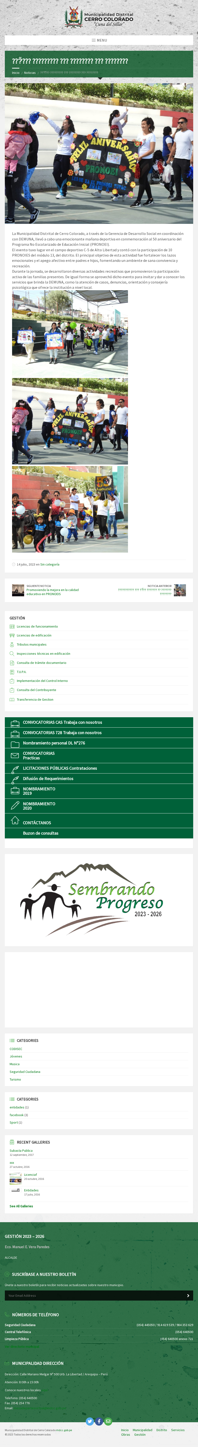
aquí (45, 1390)
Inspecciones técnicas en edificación (43, 653)
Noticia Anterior (159, 586)
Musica (15, 1064)
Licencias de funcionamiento (37, 626)
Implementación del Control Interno (42, 681)
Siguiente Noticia (39, 586)
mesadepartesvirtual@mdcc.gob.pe (40, 1408)
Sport (14, 1122)
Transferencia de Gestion (35, 699)
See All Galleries (21, 1206)
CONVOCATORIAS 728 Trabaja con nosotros (62, 732)
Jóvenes (16, 1056)
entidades (17, 1107)
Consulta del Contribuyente (36, 690)
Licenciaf (30, 1174)
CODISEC (16, 1049)
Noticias (30, 72)
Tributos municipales (32, 644)
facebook (17, 1115)
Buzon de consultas (40, 833)
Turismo (15, 1079)
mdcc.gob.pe (64, 1430)
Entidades (31, 1190)
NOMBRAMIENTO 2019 (39, 791)
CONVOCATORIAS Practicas (39, 755)
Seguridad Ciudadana (25, 1072)
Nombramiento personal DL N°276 (54, 743)
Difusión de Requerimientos (48, 778)
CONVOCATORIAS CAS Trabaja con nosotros (62, 722)
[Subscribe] (188, 1295)
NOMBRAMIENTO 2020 (39, 806)
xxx (12, 1162)
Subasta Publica (21, 1150)
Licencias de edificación (34, 635)
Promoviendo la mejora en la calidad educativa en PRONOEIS (53, 592)
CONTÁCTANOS (37, 822)
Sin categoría (49, 564)
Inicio (16, 72)
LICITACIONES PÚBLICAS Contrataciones (60, 768)
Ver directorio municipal (22, 1346)
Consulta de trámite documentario (41, 663)
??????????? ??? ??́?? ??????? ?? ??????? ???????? (144, 592)
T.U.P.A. (22, 672)
